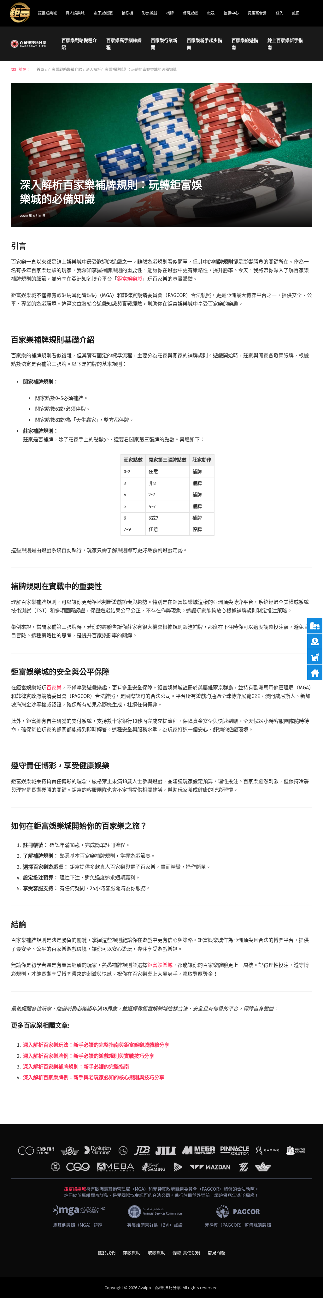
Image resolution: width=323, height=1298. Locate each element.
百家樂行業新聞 (164, 44)
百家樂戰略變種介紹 (79, 44)
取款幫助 (156, 1252)
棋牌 (170, 13)
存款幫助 (131, 1252)
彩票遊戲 (149, 13)
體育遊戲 (190, 13)
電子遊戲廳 (103, 13)
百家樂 (54, 688)
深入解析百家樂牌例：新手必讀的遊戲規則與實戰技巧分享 (88, 1056)
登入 (279, 13)
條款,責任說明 (186, 1252)
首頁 (40, 70)
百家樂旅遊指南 (245, 44)
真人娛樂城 (75, 13)
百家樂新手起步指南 (204, 44)
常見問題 (216, 1252)
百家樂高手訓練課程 (124, 44)
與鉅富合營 (257, 13)
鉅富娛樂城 (47, 13)
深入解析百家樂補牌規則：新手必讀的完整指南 (76, 1067)
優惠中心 (231, 13)
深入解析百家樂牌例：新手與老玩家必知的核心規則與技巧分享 (93, 1078)
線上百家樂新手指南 (285, 44)
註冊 (296, 13)
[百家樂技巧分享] (28, 44)
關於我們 (106, 1252)
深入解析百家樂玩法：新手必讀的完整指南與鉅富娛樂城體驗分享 (96, 1045)
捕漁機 (127, 13)
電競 (210, 13)
